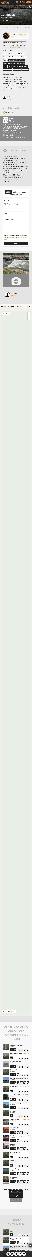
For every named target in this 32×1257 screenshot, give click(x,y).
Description (5, 27)
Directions (12, 27)
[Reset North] (29, 318)
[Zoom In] (29, 313)
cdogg (9, 99)
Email (5, 213)
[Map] (16, 663)
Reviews (19, 27)
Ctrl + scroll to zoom (10, 1011)
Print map (29, 306)
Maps (11, 47)
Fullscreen (26, 306)
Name (5, 208)
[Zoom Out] (29, 316)
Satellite (7, 313)
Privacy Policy (11, 237)
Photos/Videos (26, 27)
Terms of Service (22, 237)
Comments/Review (8, 219)
